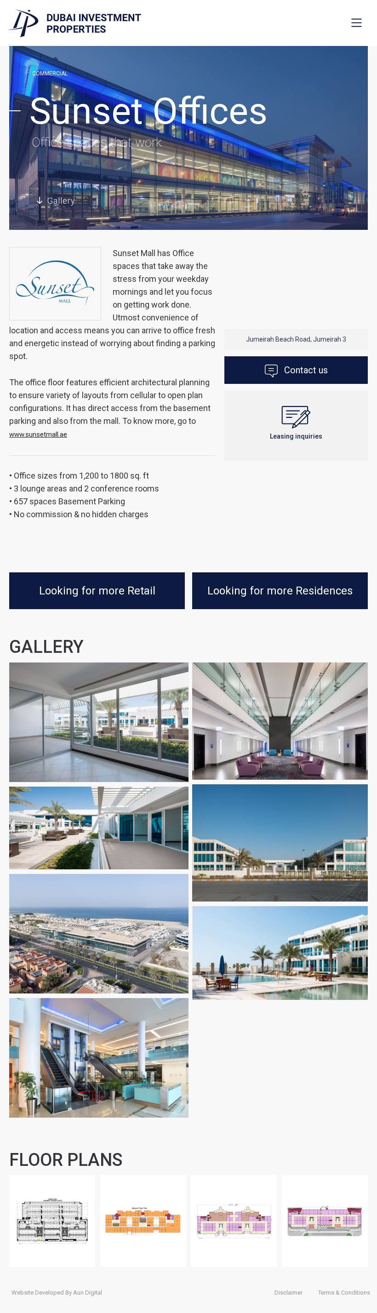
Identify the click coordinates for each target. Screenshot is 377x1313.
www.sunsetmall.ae (38, 434)
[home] (74, 23)
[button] (356, 22)
